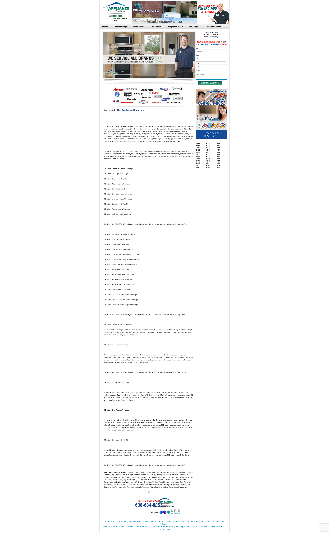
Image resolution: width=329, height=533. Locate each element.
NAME (198, 48)
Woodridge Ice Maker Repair (163, 526)
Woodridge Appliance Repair (131, 521)
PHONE (198, 56)
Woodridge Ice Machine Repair (138, 526)
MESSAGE (199, 71)
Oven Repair (194, 26)
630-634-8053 (207, 8)
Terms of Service (165, 529)
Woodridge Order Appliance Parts (212, 526)
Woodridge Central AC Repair (186, 526)
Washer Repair (138, 26)
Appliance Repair (121, 26)
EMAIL (198, 63)
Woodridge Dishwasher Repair (113, 526)
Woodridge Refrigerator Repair (198, 521)
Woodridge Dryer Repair (175, 521)
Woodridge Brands (111, 521)
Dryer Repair (156, 26)
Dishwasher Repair (213, 26)
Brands (105, 26)
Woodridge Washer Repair (154, 521)
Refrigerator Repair (175, 26)
